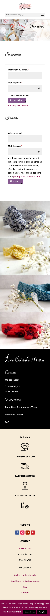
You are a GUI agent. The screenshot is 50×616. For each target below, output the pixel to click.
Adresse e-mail (21, 133)
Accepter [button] (42, 612)
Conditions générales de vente (25, 581)
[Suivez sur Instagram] (22, 532)
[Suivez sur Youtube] (28, 532)
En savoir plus (30, 612)
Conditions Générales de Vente (21, 407)
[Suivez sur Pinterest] (33, 532)
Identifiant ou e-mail (24, 69)
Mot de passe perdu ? (18, 105)
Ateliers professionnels (25, 575)
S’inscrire (14, 181)
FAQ (7, 422)
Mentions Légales (14, 414)
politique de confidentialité (26, 176)
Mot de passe (20, 82)
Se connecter (16, 100)
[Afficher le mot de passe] (39, 88)
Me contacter (12, 379)
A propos (25, 592)
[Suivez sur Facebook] (17, 532)
